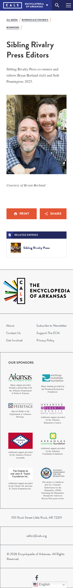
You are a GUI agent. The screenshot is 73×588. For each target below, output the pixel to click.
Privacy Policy (45, 340)
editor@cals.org (37, 535)
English (44, 584)
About (10, 325)
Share (55, 213)
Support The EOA (48, 333)
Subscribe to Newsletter (51, 325)
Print (24, 213)
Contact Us (13, 333)
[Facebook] (36, 578)
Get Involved (14, 340)
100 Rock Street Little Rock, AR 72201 (36, 517)
